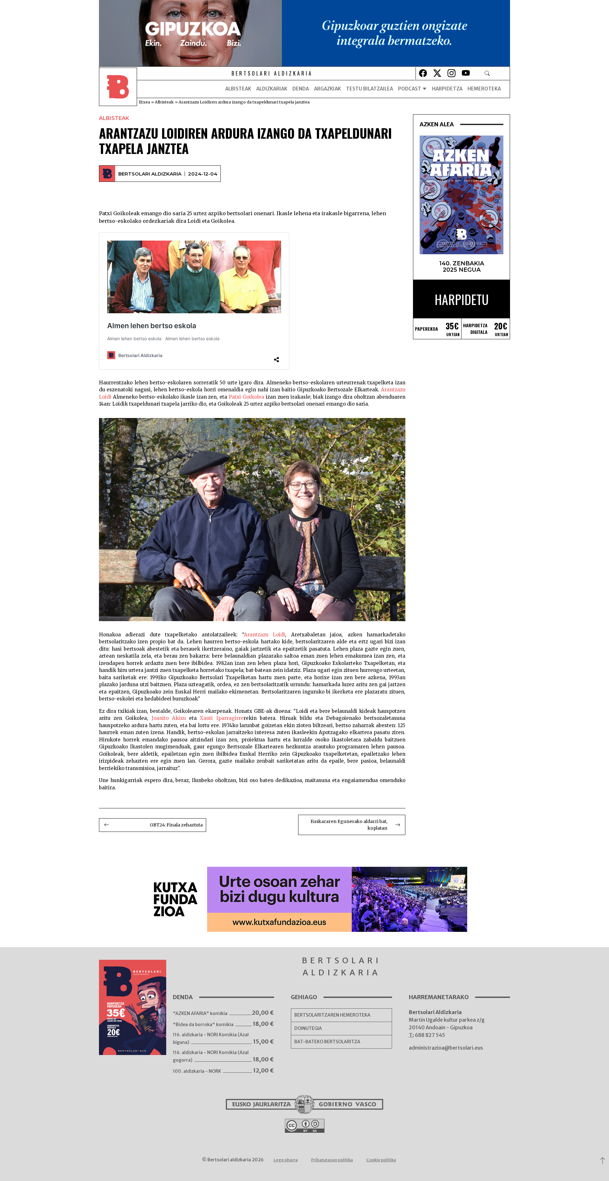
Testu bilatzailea (369, 89)
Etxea (144, 101)
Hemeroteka (484, 89)
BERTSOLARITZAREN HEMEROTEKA (332, 1015)
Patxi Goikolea (246, 397)
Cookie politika (381, 1160)
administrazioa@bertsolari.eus (446, 1048)
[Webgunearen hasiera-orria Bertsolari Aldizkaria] (118, 88)
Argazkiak (327, 89)
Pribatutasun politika (332, 1160)
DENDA (300, 89)
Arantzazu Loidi (264, 635)
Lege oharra (286, 1160)
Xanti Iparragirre (221, 718)
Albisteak (238, 89)
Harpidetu (462, 299)
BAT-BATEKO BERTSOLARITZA (327, 1042)
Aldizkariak (271, 89)
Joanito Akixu (169, 718)
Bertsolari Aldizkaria (149, 173)
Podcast (410, 89)
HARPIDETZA (447, 89)
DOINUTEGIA (308, 1028)
